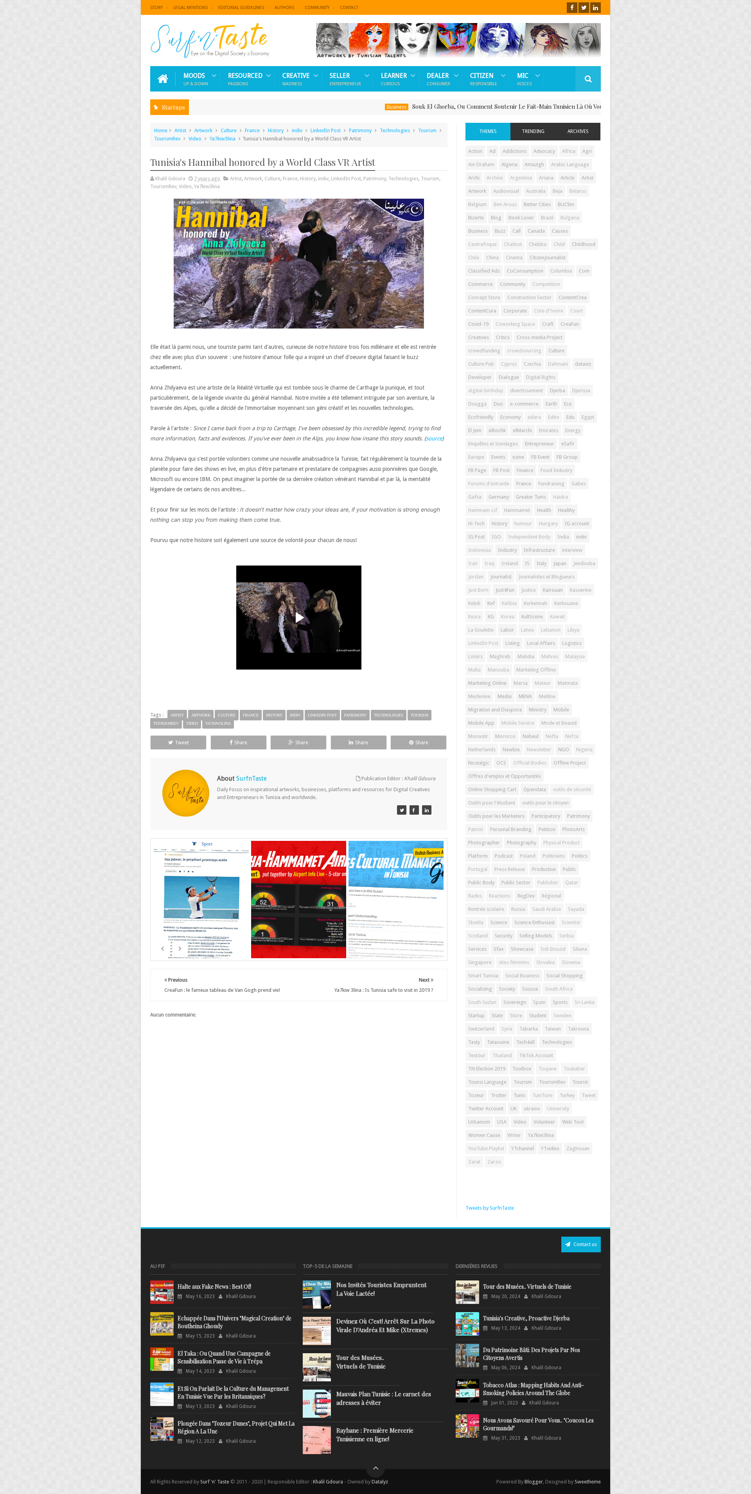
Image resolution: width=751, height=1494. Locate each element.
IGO (496, 537)
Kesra (474, 617)
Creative (296, 79)
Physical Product (561, 843)
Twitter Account (485, 1109)
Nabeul (531, 736)
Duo (498, 404)
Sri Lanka (585, 1002)
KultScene (532, 617)
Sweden (562, 1015)
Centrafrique (482, 244)
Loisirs (475, 656)
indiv (297, 130)
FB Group (567, 457)
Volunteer (544, 1122)
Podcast (504, 856)
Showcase (522, 949)
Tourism (427, 130)
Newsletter (539, 749)
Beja (557, 191)
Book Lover (521, 218)
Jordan (475, 577)
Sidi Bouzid (553, 949)
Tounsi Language (487, 1082)
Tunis (519, 1095)
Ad (492, 151)
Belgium (477, 204)
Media (505, 696)
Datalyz (380, 1482)
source (434, 438)
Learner (394, 79)
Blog (496, 218)
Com (584, 271)
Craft (547, 324)
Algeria (509, 164)
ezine (518, 457)
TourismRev (167, 139)
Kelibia (509, 603)
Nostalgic (478, 763)
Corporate (515, 311)
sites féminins (514, 962)
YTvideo (550, 1148)
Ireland (509, 563)
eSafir (568, 444)
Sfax (499, 949)
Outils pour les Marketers (496, 816)
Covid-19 (478, 324)
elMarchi (522, 430)
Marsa (521, 683)
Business (337, 107)
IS (527, 563)
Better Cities (537, 204)
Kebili (474, 603)
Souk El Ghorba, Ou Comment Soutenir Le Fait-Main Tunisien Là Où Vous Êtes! (457, 106)
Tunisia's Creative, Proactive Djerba (526, 1318)
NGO (563, 749)
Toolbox (522, 1069)
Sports (560, 1002)
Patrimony (360, 130)
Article (568, 178)
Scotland (478, 936)
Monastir (478, 736)
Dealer (438, 79)
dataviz (583, 364)
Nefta (552, 736)
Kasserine (580, 590)
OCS (501, 763)
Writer (514, 1135)
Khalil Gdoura (328, 1482)
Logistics (572, 643)
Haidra (560, 497)
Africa (568, 151)
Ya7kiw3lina (222, 139)
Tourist (580, 1082)
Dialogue (509, 377)
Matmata (568, 683)
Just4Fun (505, 590)
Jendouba (584, 563)
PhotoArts (573, 829)
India (563, 537)
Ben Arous (505, 204)
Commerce (480, 284)
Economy (510, 417)
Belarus (578, 191)
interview (572, 550)
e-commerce (524, 404)
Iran (473, 563)
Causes (560, 231)
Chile (473, 257)
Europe (476, 457)
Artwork (203, 130)
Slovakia (545, 962)
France (252, 130)
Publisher (547, 882)
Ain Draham (481, 164)
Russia (518, 909)
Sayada (576, 909)
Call (516, 231)
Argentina (521, 178)
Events (498, 457)
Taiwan (553, 1029)
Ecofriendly (480, 417)
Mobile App (481, 723)
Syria (506, 1029)
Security (503, 936)
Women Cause (484, 1135)
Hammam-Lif (482, 510)
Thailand (502, 1055)
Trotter (499, 1095)
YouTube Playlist (486, 1148)
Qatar (571, 882)
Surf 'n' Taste (214, 1482)
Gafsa (475, 497)
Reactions (499, 896)
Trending (533, 131)
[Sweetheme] (401, 810)
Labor (507, 630)
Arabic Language (570, 164)
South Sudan (482, 1002)
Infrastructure (539, 550)
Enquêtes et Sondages (493, 444)
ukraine (532, 1109)
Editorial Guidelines (241, 7)
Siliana (580, 949)
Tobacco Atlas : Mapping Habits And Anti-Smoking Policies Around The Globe (533, 1389)
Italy (541, 563)
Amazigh (534, 164)
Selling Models (535, 936)
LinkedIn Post (326, 130)
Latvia (527, 630)
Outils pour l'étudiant (491, 803)
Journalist (501, 577)
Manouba (498, 670)
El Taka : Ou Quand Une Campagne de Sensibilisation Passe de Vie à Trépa (224, 1357)
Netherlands (482, 749)
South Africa (559, 989)
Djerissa (581, 390)
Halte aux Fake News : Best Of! (214, 1286)
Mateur (543, 683)
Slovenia (571, 962)
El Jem (475, 430)
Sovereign (514, 1002)
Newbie (511, 749)
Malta (474, 670)
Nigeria (584, 749)
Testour (476, 1055)
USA (502, 1122)
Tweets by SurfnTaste (489, 1208)
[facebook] (572, 7)
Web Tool (573, 1122)
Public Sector (515, 882)
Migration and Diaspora (495, 710)
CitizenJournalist (548, 257)
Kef (491, 603)
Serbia (566, 936)
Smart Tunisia (483, 976)
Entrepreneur (539, 444)
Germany (499, 497)
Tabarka (528, 1029)
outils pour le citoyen (545, 803)
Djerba (557, 390)
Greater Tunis (531, 497)
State (497, 1015)
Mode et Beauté (559, 723)
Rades (475, 896)
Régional (551, 896)
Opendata (534, 789)
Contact (349, 7)
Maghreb (500, 656)
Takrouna (578, 1029)
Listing (512, 643)
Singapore (480, 962)
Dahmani (558, 364)
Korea (507, 617)
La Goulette (481, 630)
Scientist (571, 922)
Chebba (537, 244)
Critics (503, 337)
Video (195, 139)
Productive (544, 869)
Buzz (500, 231)
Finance (525, 470)
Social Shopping (564, 976)
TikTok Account (536, 1055)
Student (537, 1015)
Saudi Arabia (546, 909)
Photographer (484, 843)
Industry (507, 550)
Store (516, 1015)
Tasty (474, 1042)
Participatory (546, 816)
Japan (559, 563)
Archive (495, 178)
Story (156, 7)
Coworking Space (515, 324)
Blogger (534, 1482)
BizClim (566, 204)
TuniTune (542, 1095)
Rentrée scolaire (486, 909)
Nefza (572, 736)
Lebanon (551, 630)
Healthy (566, 510)
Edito (553, 417)
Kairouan (553, 590)
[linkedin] (595, 7)
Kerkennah (535, 603)
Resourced (245, 79)
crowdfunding (484, 351)
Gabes (578, 484)
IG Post (476, 537)
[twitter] (584, 7)
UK (513, 1109)
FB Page (477, 470)
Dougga (477, 404)
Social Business (522, 976)
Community (317, 7)
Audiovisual (506, 191)
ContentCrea (573, 297)
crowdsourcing (524, 351)
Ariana (546, 178)
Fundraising (551, 484)
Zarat (474, 1162)
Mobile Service (517, 723)
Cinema (514, 257)
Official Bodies (529, 763)
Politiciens (554, 856)
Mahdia (525, 656)
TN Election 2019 (486, 1069)
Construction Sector (529, 297)
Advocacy (544, 151)
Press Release (509, 869)
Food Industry (556, 470)
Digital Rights (540, 377)
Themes (488, 131)
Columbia (561, 271)
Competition (546, 284)
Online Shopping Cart (492, 789)
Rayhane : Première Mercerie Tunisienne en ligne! (374, 1434)
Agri (587, 151)
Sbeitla (475, 922)
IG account (577, 523)
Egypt (588, 417)
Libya (573, 630)
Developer (480, 377)
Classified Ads (484, 271)
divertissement (526, 390)
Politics (580, 856)
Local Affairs (541, 643)
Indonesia (479, 550)
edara (534, 417)
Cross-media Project (539, 337)
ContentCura (482, 311)
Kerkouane (566, 603)
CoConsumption (525, 271)
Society (507, 989)
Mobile (561, 710)
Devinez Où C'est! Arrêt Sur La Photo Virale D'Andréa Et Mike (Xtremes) (385, 1325)
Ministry (537, 710)
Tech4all (525, 1042)
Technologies (395, 130)
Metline (547, 696)
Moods (195, 79)
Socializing (480, 989)
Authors (284, 7)
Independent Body (529, 537)
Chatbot (513, 244)
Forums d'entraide (488, 484)
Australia (536, 191)
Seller (345, 79)
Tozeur (476, 1095)
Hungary (548, 523)
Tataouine (498, 1042)
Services (477, 949)
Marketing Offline (536, 670)
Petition (547, 829)
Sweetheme (588, 1482)
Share (240, 742)
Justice (528, 590)
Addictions (514, 151)
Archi (474, 178)
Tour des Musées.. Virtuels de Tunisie (361, 1362)
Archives (578, 131)
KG (491, 617)
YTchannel (522, 1148)
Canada (536, 231)
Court (576, 311)
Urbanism (479, 1122)
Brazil (547, 218)
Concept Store (484, 297)
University (558, 1109)
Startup (476, 1015)
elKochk (497, 430)
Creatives (478, 337)
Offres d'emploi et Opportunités (504, 776)
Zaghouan (577, 1148)
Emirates (548, 430)
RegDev (526, 896)
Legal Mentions (190, 7)
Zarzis (494, 1162)
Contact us (584, 1244)
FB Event (540, 457)
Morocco (505, 736)
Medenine (479, 696)
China (492, 257)
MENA (525, 696)
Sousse (530, 989)
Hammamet (517, 510)
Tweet (182, 742)
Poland (527, 856)
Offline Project (569, 763)
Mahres (549, 656)
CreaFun (570, 324)
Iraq (489, 563)
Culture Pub (481, 364)
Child (559, 244)
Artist (180, 130)
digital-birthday (485, 390)
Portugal (477, 869)
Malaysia (575, 656)
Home (160, 130)
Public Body (481, 882)
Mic (524, 79)
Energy (572, 430)
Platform (478, 856)
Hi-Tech (476, 523)
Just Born (478, 590)
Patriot (475, 829)
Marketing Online (487, 683)
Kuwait (557, 617)
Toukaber (574, 1069)
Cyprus (509, 364)
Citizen (483, 79)
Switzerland (481, 1029)
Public (569, 869)
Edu (570, 417)
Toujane (548, 1069)
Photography (521, 843)
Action (582, 107)
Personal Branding (511, 829)
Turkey (567, 1095)
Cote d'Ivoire (548, 311)
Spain (539, 1002)
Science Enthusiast (534, 922)
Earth (551, 404)
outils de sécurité (572, 789)
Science (498, 922)
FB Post (501, 470)
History (276, 130)
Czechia (532, 364)
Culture (229, 130)
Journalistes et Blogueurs (547, 577)
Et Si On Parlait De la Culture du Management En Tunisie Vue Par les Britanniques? (233, 1392)
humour (523, 523)
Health (544, 510)
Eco (568, 404)
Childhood (583, 244)
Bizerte (476, 218)
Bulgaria (570, 218)
